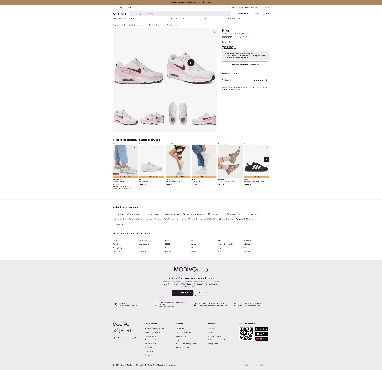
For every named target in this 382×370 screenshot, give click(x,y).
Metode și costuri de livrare (154, 328)
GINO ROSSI (117, 251)
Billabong (247, 251)
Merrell (193, 248)
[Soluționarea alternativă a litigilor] (247, 365)
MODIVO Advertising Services (186, 344)
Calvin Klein (143, 240)
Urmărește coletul (151, 340)
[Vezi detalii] (266, 73)
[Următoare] (376, 2)
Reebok (115, 244)
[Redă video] (191, 62)
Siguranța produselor (215, 336)
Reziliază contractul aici (153, 332)
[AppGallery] (261, 339)
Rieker (193, 251)
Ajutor (267, 7)
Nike (225, 30)
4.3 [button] (234, 37)
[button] (139, 62)
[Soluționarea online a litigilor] (262, 365)
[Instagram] (115, 330)
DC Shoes (247, 244)
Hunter (141, 248)
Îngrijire (210, 332)
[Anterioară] (5, 2)
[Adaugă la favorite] (214, 32)
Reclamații (148, 347)
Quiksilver (142, 251)
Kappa (220, 248)
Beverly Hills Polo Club (225, 244)
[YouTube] (121, 330)
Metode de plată (150, 344)
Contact (147, 355)
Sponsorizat (116, 144)
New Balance (248, 240)
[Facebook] (128, 330)
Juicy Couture (144, 244)
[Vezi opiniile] (266, 80)
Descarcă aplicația (236, 7)
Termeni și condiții (182, 347)
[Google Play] (261, 329)
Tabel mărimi (212, 328)
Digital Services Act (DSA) (216, 340)
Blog (226, 7)
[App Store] (261, 334)
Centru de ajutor (150, 351)
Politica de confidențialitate (156, 365)
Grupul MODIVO (182, 336)
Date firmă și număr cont (184, 332)
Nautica (168, 248)
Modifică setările (141, 365)
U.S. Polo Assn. (249, 248)
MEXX (167, 244)
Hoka (219, 240)
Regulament (130, 365)
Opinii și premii (213, 344)
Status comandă (150, 336)
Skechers (168, 251)
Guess (115, 240)
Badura (193, 240)
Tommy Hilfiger (118, 248)
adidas (193, 244)
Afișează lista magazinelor (254, 7)
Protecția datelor (171, 365)
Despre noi (180, 328)
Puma (167, 240)
